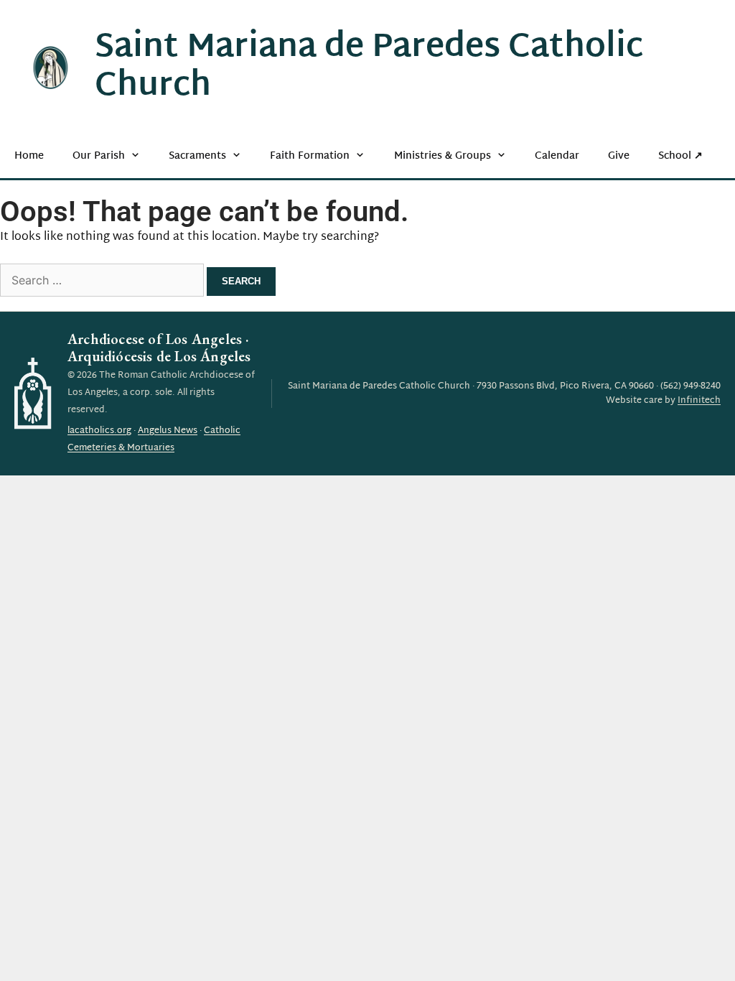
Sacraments (197, 156)
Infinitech (699, 401)
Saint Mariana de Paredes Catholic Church (369, 67)
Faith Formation (310, 156)
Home (29, 156)
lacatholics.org (99, 431)
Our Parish (98, 156)
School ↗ (680, 156)
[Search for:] (103, 281)
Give (618, 156)
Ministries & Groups (442, 156)
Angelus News (167, 431)
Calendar (557, 156)
